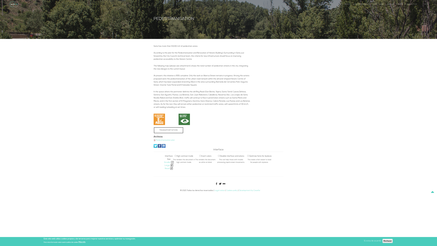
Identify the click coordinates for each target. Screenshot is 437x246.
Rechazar (388, 241)
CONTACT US (412, 4)
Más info (82, 242)
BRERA (400, 4)
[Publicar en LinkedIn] (163, 146)
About (347, 4)
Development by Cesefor (249, 190)
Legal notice (220, 190)
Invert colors (206, 156)
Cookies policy (232, 190)
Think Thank (378, 4)
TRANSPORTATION (168, 130)
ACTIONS (390, 4)
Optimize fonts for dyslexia (260, 156)
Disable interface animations (232, 156)
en (425, 4)
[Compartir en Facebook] (159, 146)
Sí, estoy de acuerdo (372, 241)
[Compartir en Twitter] (155, 146)
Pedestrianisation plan (165, 140)
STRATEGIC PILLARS (362, 4)
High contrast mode (185, 156)
